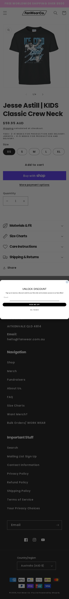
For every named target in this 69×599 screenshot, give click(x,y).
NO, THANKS (34, 309)
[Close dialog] (67, 282)
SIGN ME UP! (34, 304)
